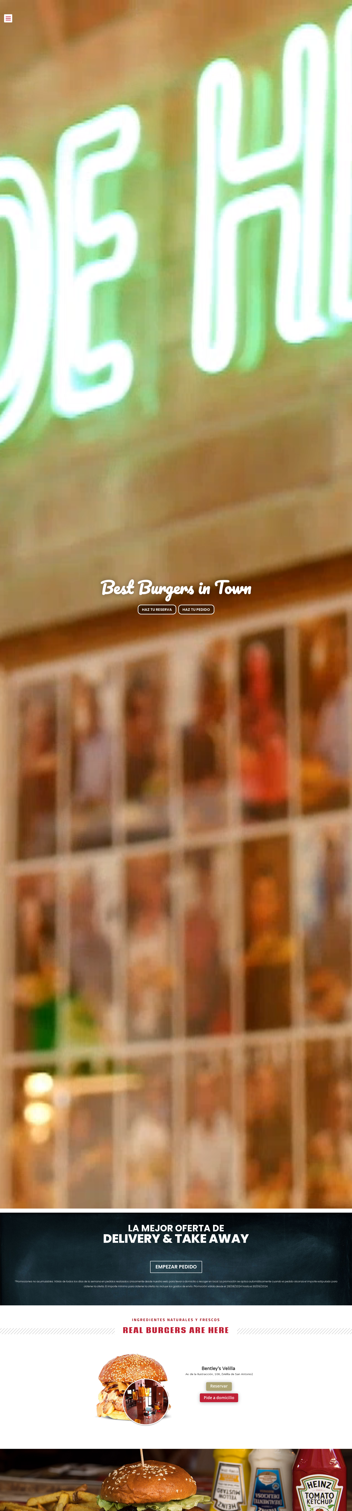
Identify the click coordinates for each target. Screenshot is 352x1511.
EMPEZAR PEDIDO (176, 1266)
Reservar (219, 1386)
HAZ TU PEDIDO (196, 609)
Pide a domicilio (219, 1397)
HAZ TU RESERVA (157, 609)
